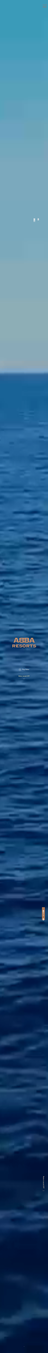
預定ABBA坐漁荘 (43, 913)
